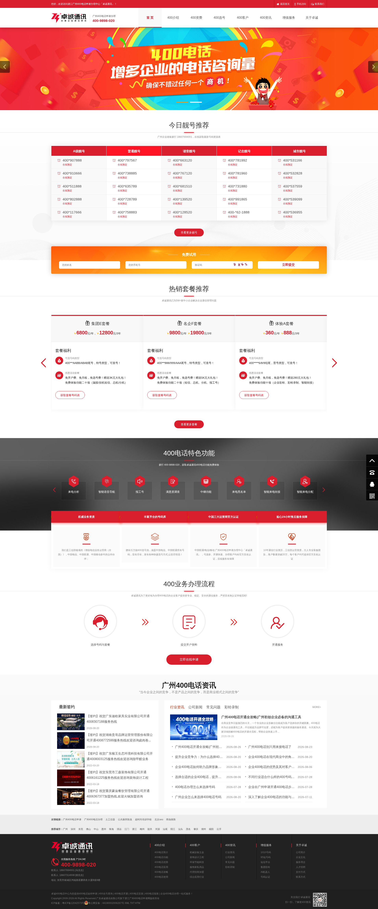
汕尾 (165, 829)
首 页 (150, 17)
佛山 (88, 829)
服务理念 (300, 862)
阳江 (172, 829)
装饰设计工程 (197, 857)
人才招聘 (300, 867)
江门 (126, 829)
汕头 (180, 829)
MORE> (316, 707)
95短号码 (266, 857)
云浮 (219, 829)
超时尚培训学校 (143, 819)
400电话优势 (161, 862)
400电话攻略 (161, 872)
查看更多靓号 (189, 232)
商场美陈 (171, 819)
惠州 (103, 829)
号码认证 (265, 877)
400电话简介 (161, 852)
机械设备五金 (197, 852)
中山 (96, 829)
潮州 (203, 829)
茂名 (188, 829)
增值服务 (289, 17)
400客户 (242, 17)
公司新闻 (195, 707)
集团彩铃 (265, 867)
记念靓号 (244, 151)
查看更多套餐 (189, 424)
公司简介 (300, 852)
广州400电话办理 (93, 819)
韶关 (149, 829)
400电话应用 (161, 867)
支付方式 (300, 872)
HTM (137, 903)
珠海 (111, 829)
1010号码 (266, 852)
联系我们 (319, 4)
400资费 (196, 17)
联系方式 (300, 877)
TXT (132, 903)
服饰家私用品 (197, 867)
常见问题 (213, 707)
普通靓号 (134, 151)
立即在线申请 (189, 659)
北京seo (159, 819)
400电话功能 (161, 857)
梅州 (142, 829)
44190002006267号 (113, 903)
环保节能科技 (197, 862)
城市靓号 (299, 151)
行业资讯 (177, 707)
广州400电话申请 (72, 819)
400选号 (219, 17)
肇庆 (196, 829)
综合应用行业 (197, 877)
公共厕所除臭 (125, 819)
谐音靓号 (189, 151)
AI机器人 (265, 872)
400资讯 (265, 17)
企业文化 (300, 857)
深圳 (73, 829)
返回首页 (285, 4)
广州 (65, 829)
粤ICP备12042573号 (73, 903)
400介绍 (173, 17)
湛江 (134, 829)
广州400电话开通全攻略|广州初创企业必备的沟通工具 (261, 717)
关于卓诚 (312, 17)
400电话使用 (161, 877)
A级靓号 (79, 151)
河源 (157, 829)
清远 (119, 829)
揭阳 (211, 829)
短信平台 (265, 862)
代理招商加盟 (197, 872)
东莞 (80, 829)
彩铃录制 (231, 707)
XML (127, 903)
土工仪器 (110, 819)
